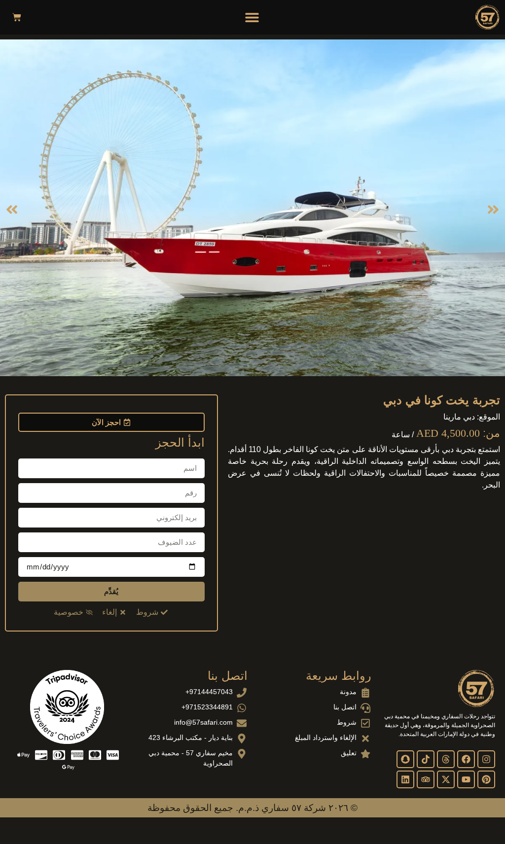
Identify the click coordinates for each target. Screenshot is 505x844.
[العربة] (17, 17)
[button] (252, 17)
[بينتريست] (486, 779)
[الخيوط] (446, 759)
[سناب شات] (405, 759)
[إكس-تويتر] (446, 779)
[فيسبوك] (466, 759)
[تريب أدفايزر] (425, 779)
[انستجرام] (486, 759)
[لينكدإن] (405, 779)
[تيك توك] (425, 759)
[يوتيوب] (466, 779)
